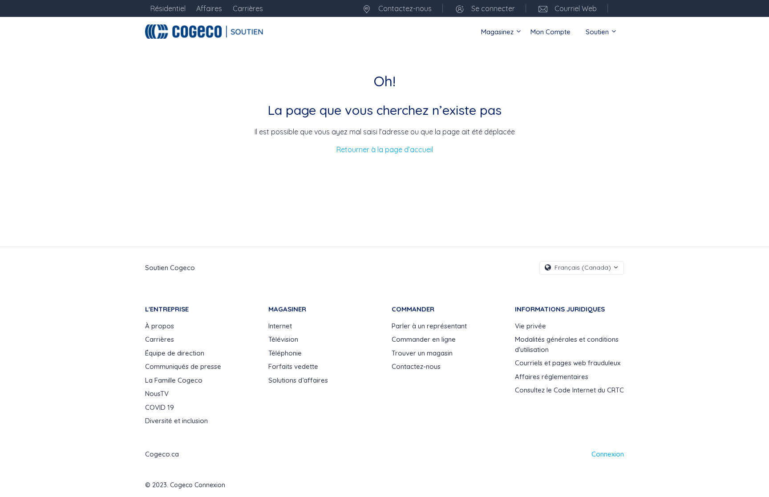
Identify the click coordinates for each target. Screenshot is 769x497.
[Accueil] (205, 31)
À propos (159, 326)
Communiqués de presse (183, 366)
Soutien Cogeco (170, 267)
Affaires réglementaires (551, 376)
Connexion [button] (607, 454)
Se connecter (492, 8)
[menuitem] (617, 8)
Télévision (283, 339)
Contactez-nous (404, 8)
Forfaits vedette (293, 366)
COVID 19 (159, 407)
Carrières (159, 339)
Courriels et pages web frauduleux (567, 363)
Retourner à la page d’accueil (384, 149)
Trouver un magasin (422, 353)
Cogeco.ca (162, 454)
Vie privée (530, 326)
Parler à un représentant (429, 326)
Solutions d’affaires (298, 380)
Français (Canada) (583, 267)
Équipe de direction (174, 353)
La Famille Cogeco (173, 380)
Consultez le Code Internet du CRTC (569, 390)
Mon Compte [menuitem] (550, 32)
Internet (280, 326)
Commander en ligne (424, 339)
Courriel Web (575, 8)
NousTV (157, 393)
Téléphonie (285, 353)
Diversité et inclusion (176, 420)
